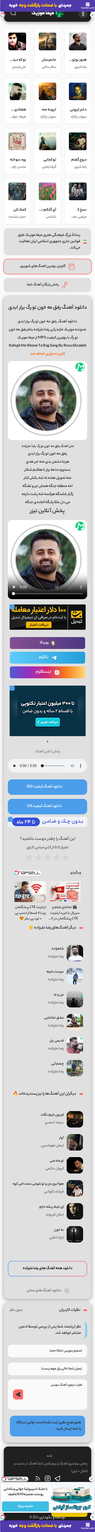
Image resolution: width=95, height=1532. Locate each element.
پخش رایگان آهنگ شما (43, 285)
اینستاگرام (43, 672)
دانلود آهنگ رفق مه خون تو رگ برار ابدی (47, 308)
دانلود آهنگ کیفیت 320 (44, 787)
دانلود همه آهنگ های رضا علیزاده (47, 1269)
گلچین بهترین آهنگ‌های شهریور (43, 266)
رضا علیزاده (29, 446)
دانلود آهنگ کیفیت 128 (44, 806)
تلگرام (43, 658)
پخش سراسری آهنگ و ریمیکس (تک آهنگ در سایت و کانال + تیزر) (51, 1467)
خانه (50, 1456)
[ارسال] (18, 1394)
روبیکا (44, 643)
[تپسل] (2, 14)
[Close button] (91, 1478)
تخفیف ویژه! (25, 1506)
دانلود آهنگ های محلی (43, 1291)
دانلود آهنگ (67, 322)
